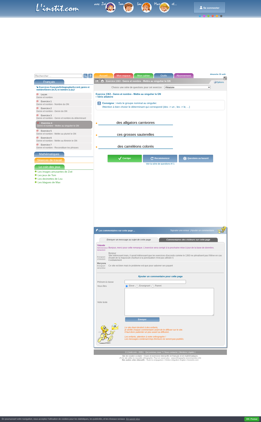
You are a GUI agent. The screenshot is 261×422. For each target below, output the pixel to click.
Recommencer (162, 158)
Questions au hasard (197, 158)
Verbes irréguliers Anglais (175, 360)
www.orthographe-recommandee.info (186, 358)
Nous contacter (171, 352)
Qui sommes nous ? (154, 352)
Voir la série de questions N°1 (160, 164)
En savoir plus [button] (133, 419)
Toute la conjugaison (154, 360)
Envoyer (142, 319)
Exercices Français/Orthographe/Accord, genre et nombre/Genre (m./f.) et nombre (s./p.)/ (62, 88)
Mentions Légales (187, 352)
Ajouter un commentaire (203, 230)
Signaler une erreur (180, 230)
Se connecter (209, 7)
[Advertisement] (130, 45)
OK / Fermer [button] (251, 419)
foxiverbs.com (193, 360)
